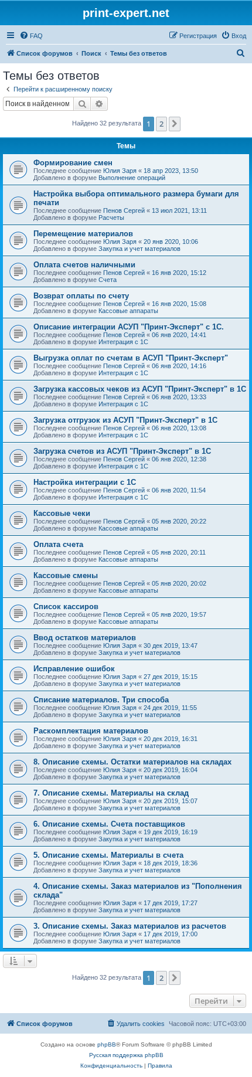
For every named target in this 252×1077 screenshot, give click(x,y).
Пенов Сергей (124, 210)
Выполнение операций (131, 177)
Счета (107, 279)
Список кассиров (65, 606)
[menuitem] (31, 36)
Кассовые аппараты (128, 310)
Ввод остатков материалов (84, 637)
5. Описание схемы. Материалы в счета (108, 855)
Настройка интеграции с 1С (84, 482)
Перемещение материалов (83, 233)
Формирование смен (73, 162)
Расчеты (111, 217)
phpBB (106, 1044)
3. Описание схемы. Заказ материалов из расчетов (129, 926)
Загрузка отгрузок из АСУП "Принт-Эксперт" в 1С (125, 420)
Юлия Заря (120, 170)
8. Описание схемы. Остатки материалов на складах (132, 761)
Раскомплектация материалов (90, 730)
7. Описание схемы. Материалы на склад (111, 793)
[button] (175, 124)
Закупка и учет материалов (139, 248)
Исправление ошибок (74, 668)
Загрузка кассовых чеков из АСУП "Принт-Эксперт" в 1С (139, 389)
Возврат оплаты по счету (81, 295)
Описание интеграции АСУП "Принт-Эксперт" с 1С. (128, 326)
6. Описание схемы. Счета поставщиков (109, 824)
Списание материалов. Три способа (101, 699)
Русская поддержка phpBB (126, 1055)
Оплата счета (58, 544)
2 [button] (161, 123)
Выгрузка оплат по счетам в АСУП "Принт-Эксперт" (130, 358)
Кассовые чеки (61, 513)
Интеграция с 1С (123, 341)
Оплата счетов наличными (84, 264)
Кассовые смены (65, 575)
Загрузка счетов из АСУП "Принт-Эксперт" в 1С (122, 451)
